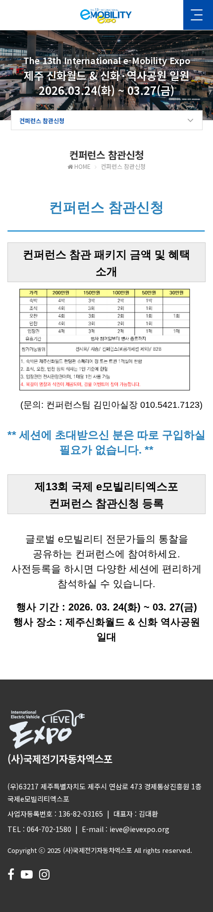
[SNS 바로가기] (10, 873)
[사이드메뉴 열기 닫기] (198, 15)
